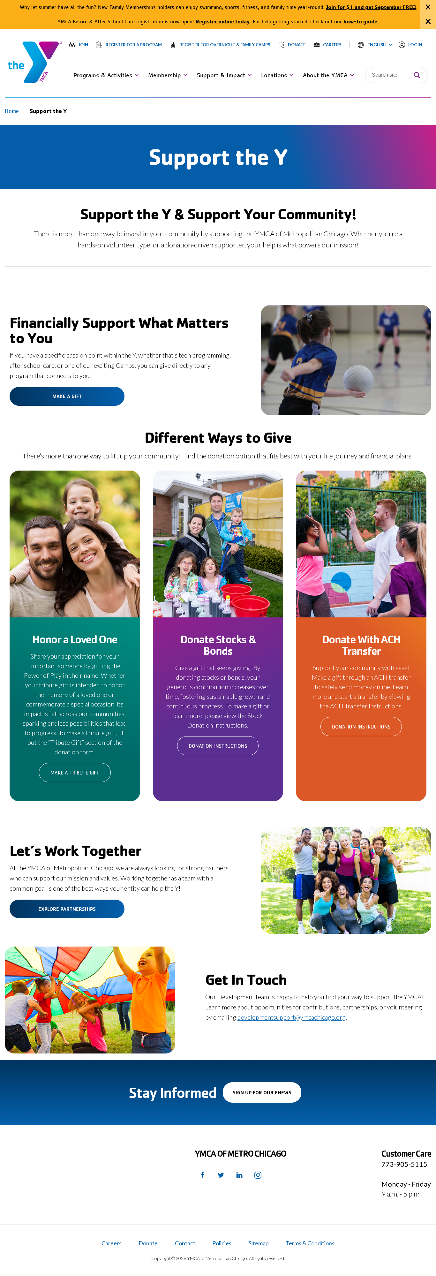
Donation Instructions (218, 746)
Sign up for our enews (267, 1096)
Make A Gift (67, 396)
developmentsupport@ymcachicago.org (291, 1017)
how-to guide (360, 21)
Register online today (223, 21)
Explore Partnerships (67, 909)
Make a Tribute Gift (74, 772)
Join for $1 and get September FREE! (371, 7)
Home (12, 111)
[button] (375, 45)
